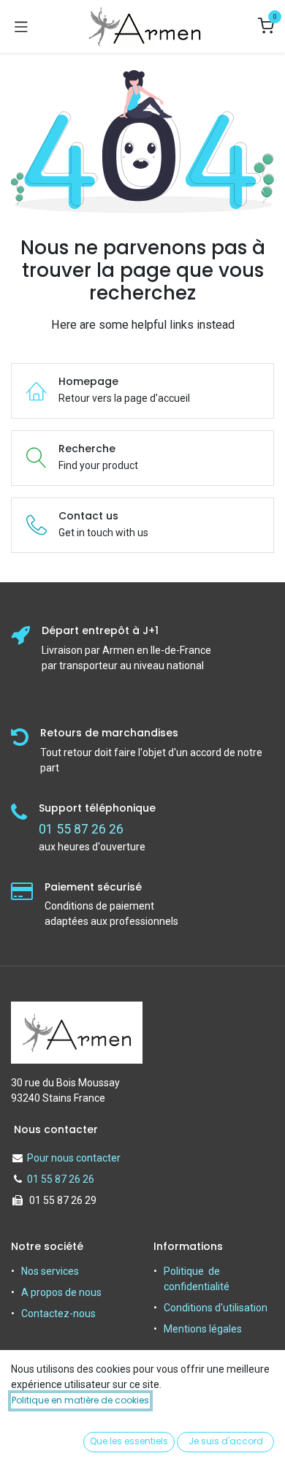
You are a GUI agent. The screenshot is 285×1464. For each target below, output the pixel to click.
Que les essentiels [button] (129, 1441)
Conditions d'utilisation (215, 1308)
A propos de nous (61, 1292)
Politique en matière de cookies (80, 1400)
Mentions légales (203, 1329)
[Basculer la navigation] (21, 26)
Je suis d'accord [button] (226, 1441)
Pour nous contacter (74, 1158)
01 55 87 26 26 (60, 1179)
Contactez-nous (58, 1313)
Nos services (50, 1271)
